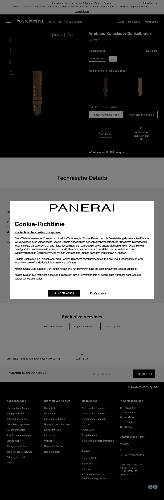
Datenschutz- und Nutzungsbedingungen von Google (64, 245)
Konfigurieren (98, 293)
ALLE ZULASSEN (64, 293)
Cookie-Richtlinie (42, 262)
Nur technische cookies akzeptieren (38, 232)
